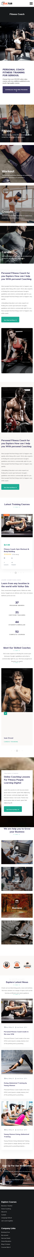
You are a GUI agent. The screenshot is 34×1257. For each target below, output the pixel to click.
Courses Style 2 (6, 1247)
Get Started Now (9, 320)
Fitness (6, 515)
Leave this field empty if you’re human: (17, 1179)
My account (4, 1235)
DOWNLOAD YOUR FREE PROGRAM (16, 89)
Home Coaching (6, 1209)
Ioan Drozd (20, 1027)
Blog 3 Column (5, 1244)
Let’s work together (7, 1221)
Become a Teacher (6, 1206)
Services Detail (5, 1238)
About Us (4, 1212)
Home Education (6, 1241)
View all (6, 142)
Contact (3, 1215)
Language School (6, 1218)
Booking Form (5, 1232)
